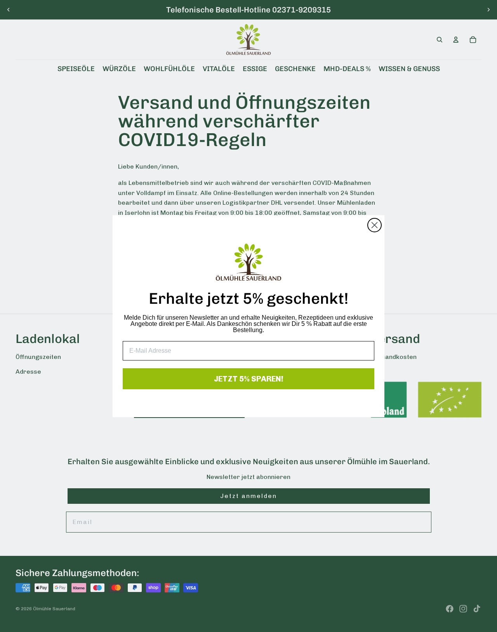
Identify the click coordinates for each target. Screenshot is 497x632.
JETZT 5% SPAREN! (248, 378)
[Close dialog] (374, 225)
